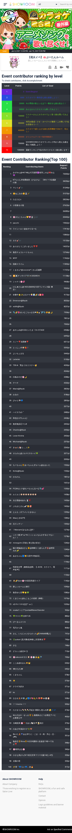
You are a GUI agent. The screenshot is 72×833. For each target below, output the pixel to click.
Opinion (42, 800)
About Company (10, 784)
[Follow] (67, 67)
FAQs (41, 784)
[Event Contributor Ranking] (50, 67)
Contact (42, 796)
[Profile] (56, 67)
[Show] (61, 68)
